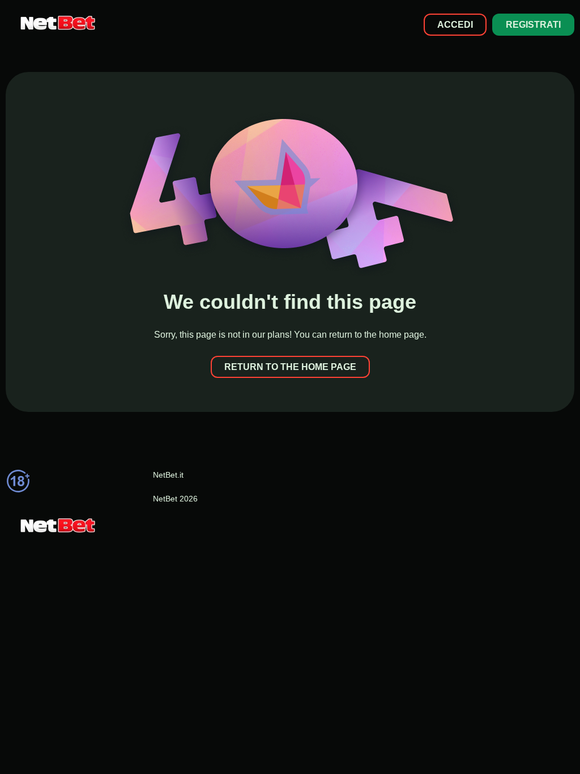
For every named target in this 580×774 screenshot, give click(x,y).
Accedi (455, 24)
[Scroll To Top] (544, 745)
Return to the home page (290, 367)
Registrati (533, 24)
